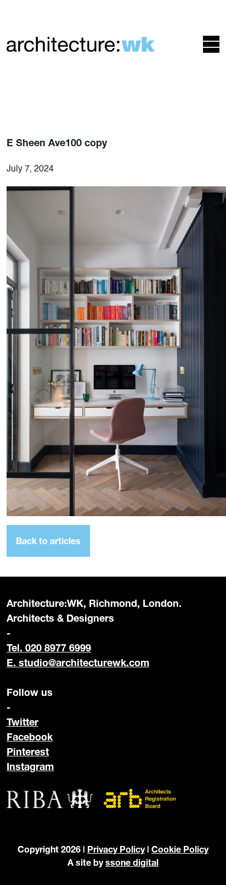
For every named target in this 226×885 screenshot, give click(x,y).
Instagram (30, 766)
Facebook (30, 737)
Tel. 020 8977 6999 (49, 647)
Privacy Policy (116, 849)
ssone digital (132, 862)
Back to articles (48, 540)
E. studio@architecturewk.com (78, 662)
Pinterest (28, 751)
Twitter (22, 722)
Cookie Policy (179, 849)
